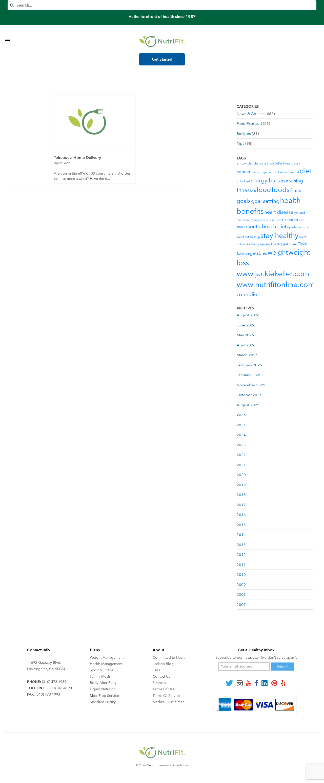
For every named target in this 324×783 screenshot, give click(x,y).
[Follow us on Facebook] (256, 683)
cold (296, 172)
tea (248, 244)
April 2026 (246, 345)
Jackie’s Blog (163, 663)
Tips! (303, 244)
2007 (241, 604)
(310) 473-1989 (54, 681)
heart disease (278, 212)
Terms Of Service (166, 695)
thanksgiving (260, 244)
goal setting (265, 201)
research (290, 220)
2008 (241, 594)
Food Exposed (249, 123)
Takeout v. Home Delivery (77, 157)
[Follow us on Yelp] (283, 683)
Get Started (162, 59)
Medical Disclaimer (168, 702)
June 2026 (246, 325)
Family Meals (100, 676)
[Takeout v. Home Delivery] (93, 122)
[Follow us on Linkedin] (264, 683)
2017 (241, 504)
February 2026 (249, 365)
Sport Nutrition (102, 670)
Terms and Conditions (173, 765)
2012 (241, 554)
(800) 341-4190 (60, 688)
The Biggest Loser (284, 244)
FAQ (156, 670)
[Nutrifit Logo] (162, 41)
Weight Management (107, 657)
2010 (241, 574)
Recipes (244, 133)
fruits (295, 190)
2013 (241, 544)
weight (278, 252)
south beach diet (267, 226)
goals (244, 201)
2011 (241, 564)
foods (281, 190)
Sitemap (159, 682)
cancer (243, 172)
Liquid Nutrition (103, 689)
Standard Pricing (103, 702)
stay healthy (279, 236)
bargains (260, 163)
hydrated (299, 213)
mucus (264, 220)
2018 (241, 494)
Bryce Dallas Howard (280, 163)
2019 (241, 484)
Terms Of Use (163, 689)
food (264, 190)
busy (297, 163)
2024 (241, 434)
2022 (241, 454)
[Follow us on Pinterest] (274, 683)
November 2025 (251, 385)
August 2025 (248, 405)
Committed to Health (170, 657)
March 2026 (247, 355)
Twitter (241, 254)
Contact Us (161, 676)
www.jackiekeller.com (273, 274)
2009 (241, 584)
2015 (241, 524)
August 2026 (248, 315)
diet (305, 171)
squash (291, 227)
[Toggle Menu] (7, 32)
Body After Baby (103, 682)
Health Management (106, 663)
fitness (244, 190)
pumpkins (275, 220)
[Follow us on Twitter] (229, 683)
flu (254, 191)
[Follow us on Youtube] (248, 683)
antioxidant (246, 163)
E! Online (243, 181)
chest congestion (261, 172)
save (301, 220)
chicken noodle (283, 172)
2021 (241, 464)
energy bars (264, 180)
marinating (243, 220)
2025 (241, 425)
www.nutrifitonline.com (276, 285)
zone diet (248, 294)
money (255, 220)
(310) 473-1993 (48, 694)
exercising (291, 181)
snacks (242, 227)
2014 (241, 534)
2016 (241, 514)
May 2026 (245, 335)
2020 (241, 474)
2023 (241, 444)
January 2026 (248, 374)
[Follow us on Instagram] (240, 683)
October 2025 (249, 394)
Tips (240, 143)
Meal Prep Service (104, 695)
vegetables (256, 253)
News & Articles (251, 113)
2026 (241, 414)
